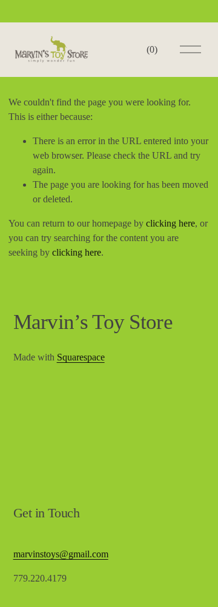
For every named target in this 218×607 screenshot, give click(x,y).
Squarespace (81, 357)
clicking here (170, 223)
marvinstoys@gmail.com (60, 554)
